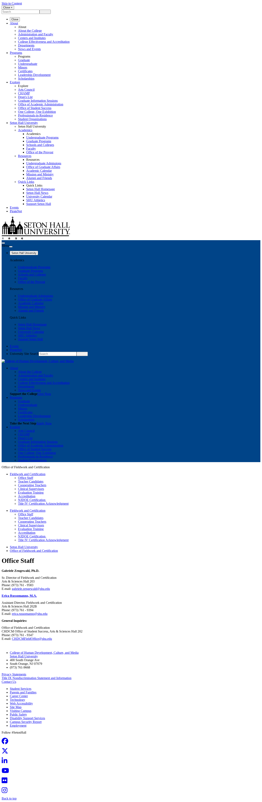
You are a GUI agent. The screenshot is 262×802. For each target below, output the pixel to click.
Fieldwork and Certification (27, 474)
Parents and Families (23, 692)
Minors (22, 67)
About (14, 23)
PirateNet (16, 211)
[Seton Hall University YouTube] (6, 772)
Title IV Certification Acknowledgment (43, 503)
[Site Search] (3, 243)
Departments (26, 45)
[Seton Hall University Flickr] (6, 781)
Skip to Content (12, 3)
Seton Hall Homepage (40, 189)
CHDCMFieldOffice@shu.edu (32, 638)
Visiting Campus (20, 711)
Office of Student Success (34, 108)
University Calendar (39, 196)
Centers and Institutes (32, 38)
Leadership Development (34, 75)
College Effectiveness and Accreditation (44, 41)
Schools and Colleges (40, 145)
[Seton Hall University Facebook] (6, 742)
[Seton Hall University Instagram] (6, 791)
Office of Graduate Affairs (43, 167)
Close (14, 19)
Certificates (25, 71)
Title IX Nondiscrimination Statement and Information (36, 678)
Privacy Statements (14, 674)
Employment (18, 725)
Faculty (31, 148)
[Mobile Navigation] (10, 246)
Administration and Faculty (35, 34)
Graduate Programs (38, 141)
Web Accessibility (21, 703)
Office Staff (25, 478)
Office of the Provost (39, 152)
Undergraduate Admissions (43, 163)
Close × (7, 7)
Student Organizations (32, 119)
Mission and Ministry (40, 174)
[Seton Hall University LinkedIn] (6, 762)
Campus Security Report (26, 722)
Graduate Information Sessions (38, 100)
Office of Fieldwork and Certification (34, 550)
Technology (17, 699)
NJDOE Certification (32, 500)
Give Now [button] (44, 394)
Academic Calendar (39, 170)
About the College (30, 30)
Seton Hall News (37, 193)
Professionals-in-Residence (35, 115)
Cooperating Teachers (32, 485)
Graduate (24, 60)
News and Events (29, 49)
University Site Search (24, 353)
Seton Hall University (24, 122)
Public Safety (18, 714)
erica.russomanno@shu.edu (29, 613)
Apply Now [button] (44, 423)
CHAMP (24, 93)
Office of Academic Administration (40, 104)
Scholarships (26, 78)
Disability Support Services (27, 718)
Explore (15, 82)
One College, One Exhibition (37, 111)
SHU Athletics (35, 200)
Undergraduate (27, 64)
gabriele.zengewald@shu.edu (31, 588)
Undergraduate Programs (42, 137)
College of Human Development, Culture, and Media (44, 652)
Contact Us (9, 681)
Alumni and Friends (39, 178)
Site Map (15, 707)
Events (14, 207)
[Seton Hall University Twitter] (6, 752)
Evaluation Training (31, 492)
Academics (25, 130)
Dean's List (25, 97)
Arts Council (26, 89)
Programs (16, 52)
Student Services (20, 688)
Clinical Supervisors (31, 489)
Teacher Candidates (30, 481)
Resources (24, 156)
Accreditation (26, 496)
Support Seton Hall (38, 204)
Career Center (19, 696)
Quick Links (26, 181)
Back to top (9, 798)
